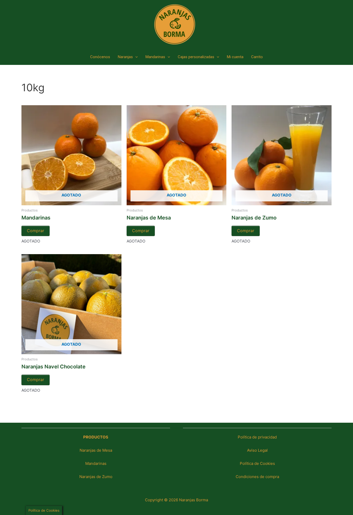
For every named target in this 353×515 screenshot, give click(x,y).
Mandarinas (155, 57)
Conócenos (100, 57)
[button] (135, 57)
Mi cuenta (235, 57)
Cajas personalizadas (196, 57)
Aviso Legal (257, 450)
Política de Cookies (257, 463)
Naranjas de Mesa (96, 450)
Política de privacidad (257, 437)
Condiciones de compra (257, 476)
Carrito (257, 57)
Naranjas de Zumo (95, 476)
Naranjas (125, 57)
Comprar (35, 230)
